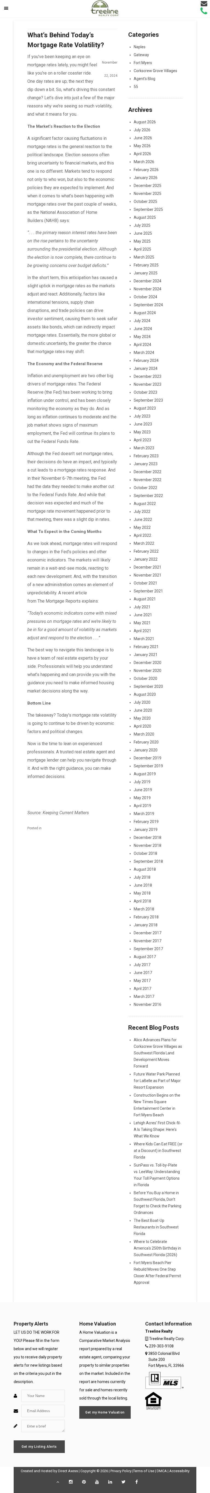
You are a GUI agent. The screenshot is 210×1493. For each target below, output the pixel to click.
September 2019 (148, 766)
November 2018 (147, 845)
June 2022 (143, 519)
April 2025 (142, 249)
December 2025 (147, 185)
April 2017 (142, 988)
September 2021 (148, 591)
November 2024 (147, 289)
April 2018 (142, 901)
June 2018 (143, 885)
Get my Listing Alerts (39, 1447)
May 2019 (142, 798)
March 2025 (144, 257)
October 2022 (145, 488)
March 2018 (144, 909)
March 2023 (144, 448)
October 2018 (145, 853)
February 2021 (146, 647)
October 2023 (145, 392)
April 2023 (142, 440)
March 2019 (144, 813)
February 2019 (146, 821)
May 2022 (142, 527)
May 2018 (142, 893)
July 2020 (142, 702)
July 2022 (142, 511)
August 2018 (145, 869)
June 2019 (143, 790)
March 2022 (144, 543)
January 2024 (146, 368)
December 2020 (147, 662)
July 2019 (142, 782)
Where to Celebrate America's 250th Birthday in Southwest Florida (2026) (157, 1248)
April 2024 (142, 344)
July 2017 (142, 965)
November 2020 (147, 670)
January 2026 (146, 177)
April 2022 (142, 535)
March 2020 (144, 734)
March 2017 (144, 996)
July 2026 (142, 130)
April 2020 (142, 726)
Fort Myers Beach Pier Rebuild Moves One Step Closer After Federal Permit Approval (157, 1273)
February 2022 (146, 551)
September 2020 (148, 686)
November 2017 (147, 941)
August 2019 (145, 774)
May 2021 (142, 623)
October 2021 (145, 583)
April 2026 (142, 154)
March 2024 (144, 352)
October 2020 (145, 678)
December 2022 (147, 472)
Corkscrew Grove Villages (155, 71)
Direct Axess (68, 1471)
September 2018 (148, 861)
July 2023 (142, 416)
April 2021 (142, 631)
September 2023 (148, 400)
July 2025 (142, 225)
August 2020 (145, 694)
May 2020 (142, 718)
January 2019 (146, 829)
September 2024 (148, 305)
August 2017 (145, 957)
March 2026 (144, 162)
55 (136, 86)
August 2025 (145, 217)
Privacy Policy (121, 1471)
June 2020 (143, 710)
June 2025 (143, 233)
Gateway (141, 55)
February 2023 (146, 456)
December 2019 (147, 758)
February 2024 (146, 360)
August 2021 (145, 599)
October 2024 (145, 297)
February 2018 (146, 917)
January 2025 (146, 273)
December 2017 (147, 933)
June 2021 (143, 615)
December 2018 (147, 837)
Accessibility (179, 1471)
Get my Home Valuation (105, 1412)
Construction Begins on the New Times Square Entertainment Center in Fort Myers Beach (157, 1105)
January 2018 (146, 925)
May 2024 (142, 336)
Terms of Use (143, 1471)
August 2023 (145, 408)
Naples (139, 47)
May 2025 (142, 241)
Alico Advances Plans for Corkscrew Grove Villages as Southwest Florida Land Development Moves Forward (158, 1053)
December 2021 (147, 567)
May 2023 (142, 432)
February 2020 (146, 742)
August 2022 (145, 503)
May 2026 (142, 146)
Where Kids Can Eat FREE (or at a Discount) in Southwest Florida (158, 1150)
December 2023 (147, 376)
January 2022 (146, 559)
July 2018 (142, 877)
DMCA (162, 1471)
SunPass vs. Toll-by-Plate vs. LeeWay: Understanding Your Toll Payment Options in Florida (157, 1175)
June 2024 (143, 329)
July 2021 (142, 607)
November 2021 (147, 575)
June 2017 (143, 972)
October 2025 (145, 201)
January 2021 (146, 654)
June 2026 (143, 138)
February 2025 (146, 265)
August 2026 (145, 122)
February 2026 (146, 170)
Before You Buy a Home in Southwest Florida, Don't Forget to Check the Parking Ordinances (157, 1203)
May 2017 (142, 980)
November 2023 (147, 384)
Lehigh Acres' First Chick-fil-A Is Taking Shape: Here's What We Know (157, 1129)
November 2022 (147, 480)
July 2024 (142, 321)
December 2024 (147, 281)
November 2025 (147, 193)
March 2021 (144, 639)
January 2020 (146, 750)
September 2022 (148, 495)
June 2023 (143, 424)
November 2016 (147, 1004)
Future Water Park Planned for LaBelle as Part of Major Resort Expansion (157, 1080)
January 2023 (146, 464)
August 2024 (145, 313)
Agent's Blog (144, 78)
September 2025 (148, 209)
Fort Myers (143, 63)
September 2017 (148, 949)
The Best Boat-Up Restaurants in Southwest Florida (156, 1227)
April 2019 (142, 806)
